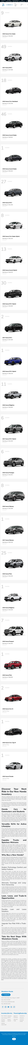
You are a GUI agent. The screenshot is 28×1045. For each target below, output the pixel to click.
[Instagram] (5, 1007)
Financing (17, 1013)
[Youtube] (8, 1007)
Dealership (23, 1013)
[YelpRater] (11, 1007)
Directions (22, 1018)
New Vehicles (4, 1016)
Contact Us (7, 994)
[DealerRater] (14, 1007)
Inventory (4, 1013)
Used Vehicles (4, 1018)
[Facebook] (2, 1007)
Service (10, 1013)
